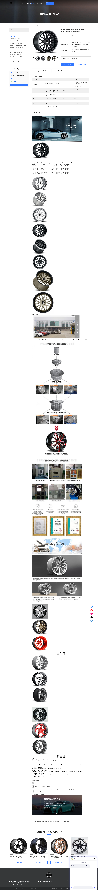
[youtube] (91, 610)
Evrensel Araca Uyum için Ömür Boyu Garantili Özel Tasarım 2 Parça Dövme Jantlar (38, 857)
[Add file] (72, 887)
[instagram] (91, 614)
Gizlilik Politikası (24, 888)
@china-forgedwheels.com (45, 786)
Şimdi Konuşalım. (48, 3)
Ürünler (33, 3)
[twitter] (91, 621)
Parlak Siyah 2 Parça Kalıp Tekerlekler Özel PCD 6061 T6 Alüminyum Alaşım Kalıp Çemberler (18, 857)
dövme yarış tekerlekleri (53, 821)
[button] (11, 849)
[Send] (95, 887)
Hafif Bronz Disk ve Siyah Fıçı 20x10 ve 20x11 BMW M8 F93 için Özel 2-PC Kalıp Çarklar (59, 857)
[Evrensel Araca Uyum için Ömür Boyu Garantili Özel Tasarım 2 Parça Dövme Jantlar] (39, 846)
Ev (21, 3)
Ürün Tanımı (61, 71)
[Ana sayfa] (11, 3)
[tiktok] (91, 617)
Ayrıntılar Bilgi (41, 71)
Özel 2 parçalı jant (64, 821)
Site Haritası (17, 888)
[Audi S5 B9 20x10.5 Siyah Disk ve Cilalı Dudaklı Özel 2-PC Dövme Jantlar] (79, 846)
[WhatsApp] (12, 82)
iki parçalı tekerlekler (42, 821)
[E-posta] (15, 82)
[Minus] (94, 858)
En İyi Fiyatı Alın (67, 64)
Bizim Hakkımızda (26, 3)
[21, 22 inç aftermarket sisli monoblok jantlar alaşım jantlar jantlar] (45, 41)
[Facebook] (91, 607)
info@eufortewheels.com (18, 75)
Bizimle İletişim (39, 3)
